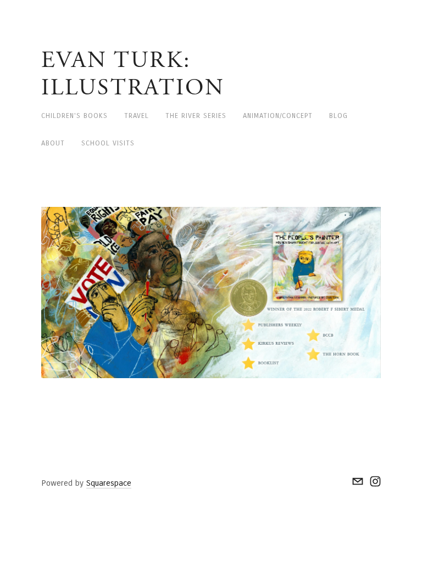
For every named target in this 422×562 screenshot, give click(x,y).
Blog (338, 115)
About (53, 143)
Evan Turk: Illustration (133, 74)
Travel (136, 115)
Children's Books (74, 115)
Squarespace (108, 483)
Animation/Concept (278, 115)
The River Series (195, 115)
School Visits (108, 143)
